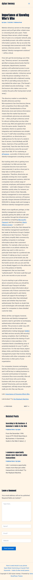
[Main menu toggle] (29, 4)
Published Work (18, 22)
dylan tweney (8, 3)
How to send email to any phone (16, 565)
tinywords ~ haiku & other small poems (16, 570)
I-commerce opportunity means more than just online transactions (16, 455)
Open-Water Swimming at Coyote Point (16, 568)
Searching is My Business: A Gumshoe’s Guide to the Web (16, 424)
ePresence (5, 154)
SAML (27, 331)
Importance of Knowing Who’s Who (17, 394)
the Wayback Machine (21, 399)
